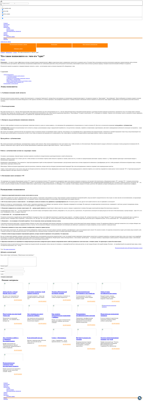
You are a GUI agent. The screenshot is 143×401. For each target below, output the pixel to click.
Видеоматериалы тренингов (14, 31)
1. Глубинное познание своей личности (15, 75)
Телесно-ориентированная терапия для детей (110, 338)
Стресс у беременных (59, 338)
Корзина (6, 39)
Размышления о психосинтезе (11, 83)
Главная (6, 23)
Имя (2, 268)
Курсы (5, 38)
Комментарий (4, 266)
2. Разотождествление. (12, 77)
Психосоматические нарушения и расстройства (85, 292)
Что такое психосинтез (9, 249)
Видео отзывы (10, 30)
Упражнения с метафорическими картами (85, 314)
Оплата (5, 34)
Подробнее (18, 300)
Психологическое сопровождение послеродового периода (10, 364)
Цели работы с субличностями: (13, 79)
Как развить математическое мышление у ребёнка (61, 315)
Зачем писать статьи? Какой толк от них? (10, 292)
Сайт (2, 274)
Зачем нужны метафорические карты (109, 292)
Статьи (8, 28)
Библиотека (7, 27)
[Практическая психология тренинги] (111, 306)
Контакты (6, 35)
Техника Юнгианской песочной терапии (59, 292)
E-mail (3, 271)
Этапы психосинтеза (9, 74)
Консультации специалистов (90, 44)
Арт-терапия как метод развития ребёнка (35, 314)
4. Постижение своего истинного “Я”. (15, 82)
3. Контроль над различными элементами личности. (18, 78)
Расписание (7, 24)
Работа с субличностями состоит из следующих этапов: (19, 81)
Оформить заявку (18, 48)
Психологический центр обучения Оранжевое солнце (128, 248)
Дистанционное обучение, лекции (18, 44)
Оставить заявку (11, 36)
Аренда (5, 32)
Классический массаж (34, 338)
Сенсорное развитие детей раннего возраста (36, 292)
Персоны (6, 25)
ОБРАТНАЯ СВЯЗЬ (6, 41)
